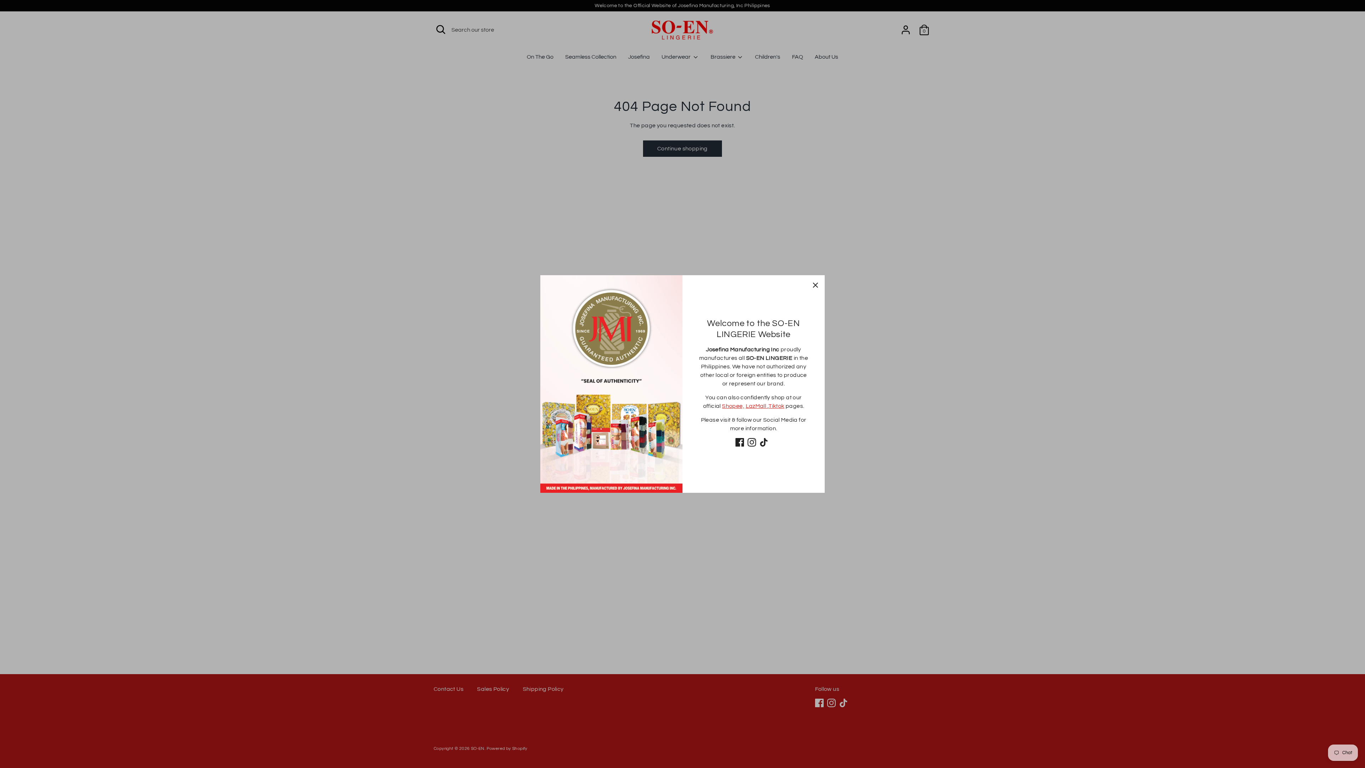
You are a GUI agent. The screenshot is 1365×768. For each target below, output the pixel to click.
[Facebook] (739, 442)
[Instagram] (752, 442)
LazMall (756, 406)
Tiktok (776, 406)
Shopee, (733, 406)
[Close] (815, 284)
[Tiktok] (764, 442)
